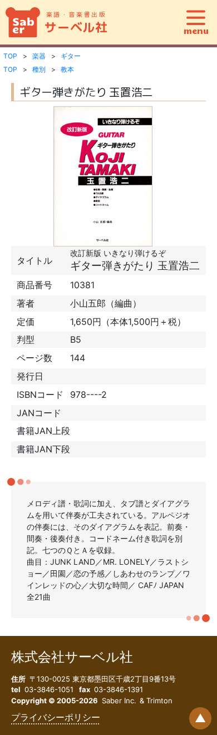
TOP (10, 56)
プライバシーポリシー (55, 717)
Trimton (159, 700)
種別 (39, 69)
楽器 (39, 56)
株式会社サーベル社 (72, 657)
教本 (67, 69)
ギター (71, 56)
